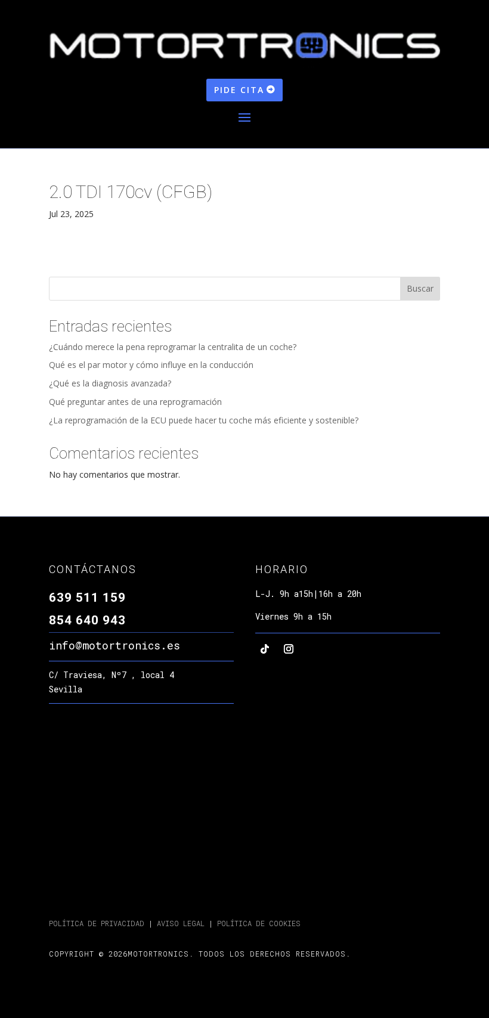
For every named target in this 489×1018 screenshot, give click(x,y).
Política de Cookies (259, 923)
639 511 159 (87, 597)
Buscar (420, 288)
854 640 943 (87, 620)
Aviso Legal (179, 923)
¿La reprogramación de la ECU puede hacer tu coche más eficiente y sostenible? (203, 420)
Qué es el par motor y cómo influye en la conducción (151, 364)
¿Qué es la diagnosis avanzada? (110, 383)
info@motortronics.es (114, 645)
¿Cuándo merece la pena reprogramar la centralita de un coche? (172, 346)
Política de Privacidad (96, 923)
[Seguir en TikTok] (264, 648)
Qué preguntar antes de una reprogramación (135, 401)
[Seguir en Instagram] (288, 648)
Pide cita (239, 89)
